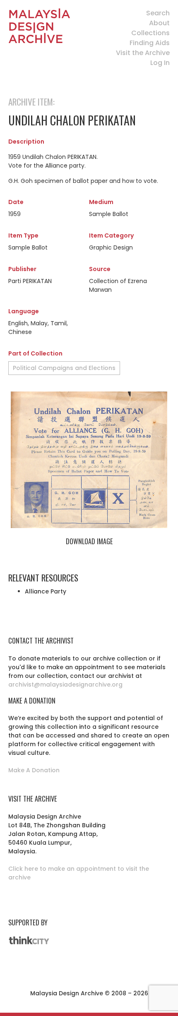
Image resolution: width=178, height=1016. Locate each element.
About (159, 23)
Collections (150, 33)
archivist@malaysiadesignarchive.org (65, 684)
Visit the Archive (143, 53)
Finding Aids (150, 43)
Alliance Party (45, 591)
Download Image (89, 541)
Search (158, 13)
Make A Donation (34, 770)
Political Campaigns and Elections (64, 368)
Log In (160, 62)
